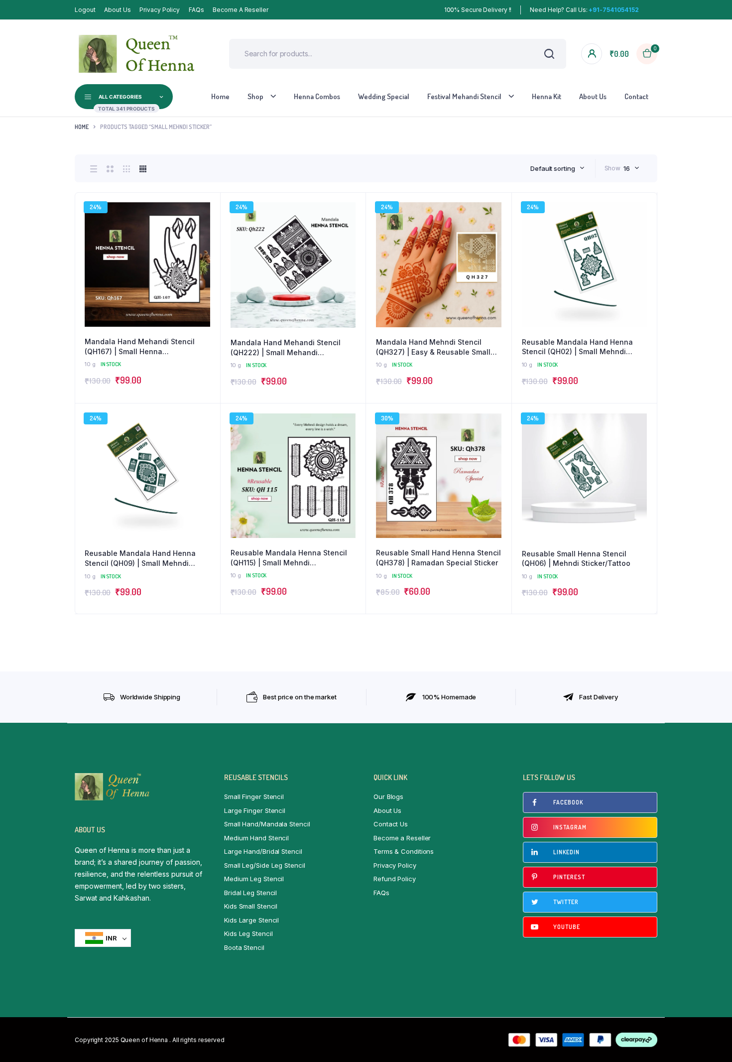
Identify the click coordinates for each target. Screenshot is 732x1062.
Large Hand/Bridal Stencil (263, 851)
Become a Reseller (240, 9)
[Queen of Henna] (137, 54)
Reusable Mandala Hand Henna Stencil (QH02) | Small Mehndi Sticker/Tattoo (577, 347)
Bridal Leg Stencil (250, 893)
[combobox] (557, 168)
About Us (117, 9)
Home (220, 96)
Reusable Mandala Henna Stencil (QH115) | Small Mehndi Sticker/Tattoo (289, 557)
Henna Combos (317, 96)
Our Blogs (388, 796)
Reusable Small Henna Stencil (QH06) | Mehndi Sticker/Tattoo (576, 558)
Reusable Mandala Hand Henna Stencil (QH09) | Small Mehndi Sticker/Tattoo (140, 558)
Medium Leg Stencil (254, 879)
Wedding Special (383, 96)
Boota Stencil (244, 947)
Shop (255, 96)
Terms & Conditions (403, 851)
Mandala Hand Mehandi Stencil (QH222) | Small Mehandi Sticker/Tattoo (286, 347)
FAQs (196, 9)
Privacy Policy (159, 9)
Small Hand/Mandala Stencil (267, 824)
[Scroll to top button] (709, 1039)
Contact (636, 96)
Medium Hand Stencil (256, 838)
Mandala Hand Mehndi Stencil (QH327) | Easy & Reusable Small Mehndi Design (433, 347)
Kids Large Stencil (251, 920)
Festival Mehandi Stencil (464, 96)
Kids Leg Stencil (248, 933)
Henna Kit (546, 96)
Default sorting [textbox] (552, 168)
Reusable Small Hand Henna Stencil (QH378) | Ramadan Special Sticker (438, 557)
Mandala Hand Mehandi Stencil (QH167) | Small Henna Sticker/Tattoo (140, 346)
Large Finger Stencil (254, 810)
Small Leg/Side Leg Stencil (264, 865)
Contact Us (390, 824)
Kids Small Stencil (250, 906)
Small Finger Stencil (254, 796)
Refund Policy (394, 879)
